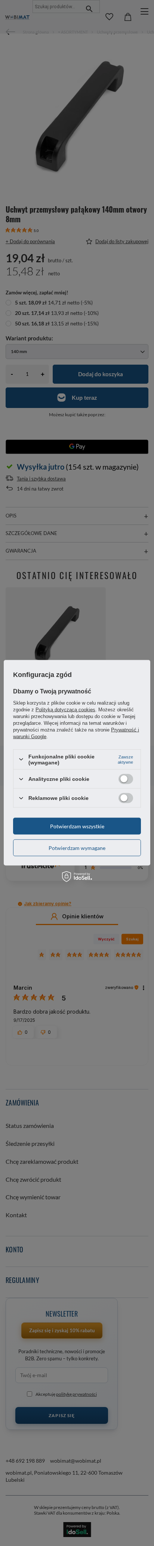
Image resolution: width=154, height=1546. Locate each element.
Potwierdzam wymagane (77, 847)
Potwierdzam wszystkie (77, 826)
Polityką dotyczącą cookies (65, 709)
